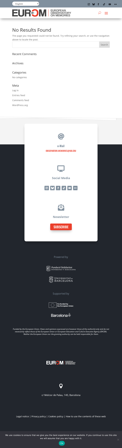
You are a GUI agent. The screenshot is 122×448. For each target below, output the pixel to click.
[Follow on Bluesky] (93, 4)
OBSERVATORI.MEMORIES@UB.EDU (61, 150)
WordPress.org (20, 105)
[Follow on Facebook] (98, 4)
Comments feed (20, 100)
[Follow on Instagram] (89, 4)
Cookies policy (55, 416)
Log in (15, 90)
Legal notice (22, 416)
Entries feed (18, 95)
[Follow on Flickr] (115, 4)
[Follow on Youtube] (110, 4)
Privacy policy (38, 416)
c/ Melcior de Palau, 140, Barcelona (61, 395)
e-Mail (60, 146)
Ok (61, 443)
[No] (118, 439)
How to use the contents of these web (86, 416)
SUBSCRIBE (61, 226)
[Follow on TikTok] (104, 4)
